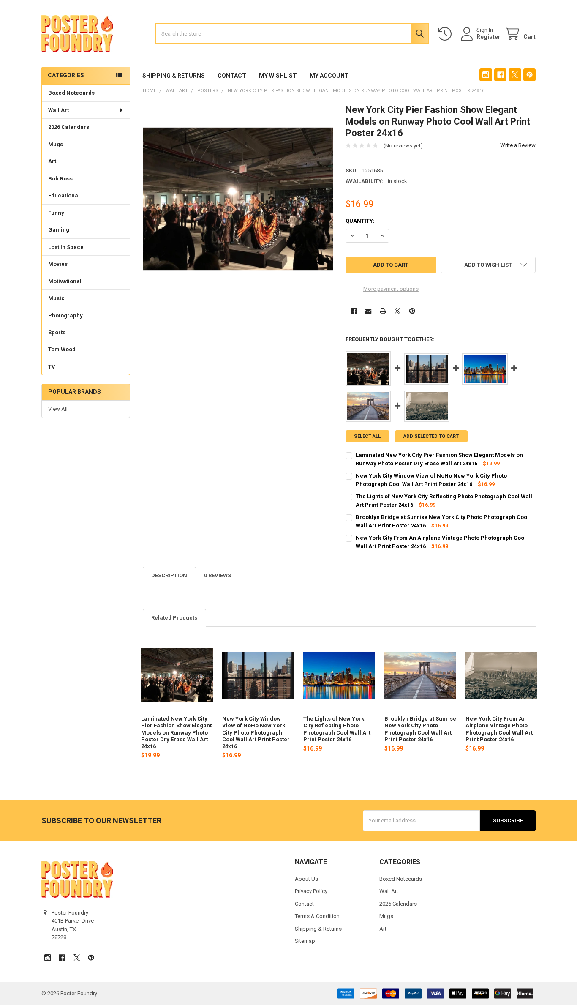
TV (51, 366)
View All (58, 409)
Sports (56, 332)
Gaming (58, 230)
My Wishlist (278, 75)
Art (52, 161)
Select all (367, 436)
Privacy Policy (311, 891)
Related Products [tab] (174, 617)
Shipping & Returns (173, 75)
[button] (488, 265)
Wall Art (58, 110)
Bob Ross (60, 178)
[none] (238, 199)
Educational (64, 195)
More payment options (391, 289)
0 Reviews (217, 575)
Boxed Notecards (71, 93)
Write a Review (518, 145)
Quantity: (360, 221)
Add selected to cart (431, 436)
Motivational (65, 281)
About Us (306, 879)
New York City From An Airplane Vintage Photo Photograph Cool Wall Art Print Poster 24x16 (499, 729)
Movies (58, 264)
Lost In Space (66, 247)
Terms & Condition (317, 916)
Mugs (55, 144)
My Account (329, 75)
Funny (56, 213)
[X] (515, 74)
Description (169, 575)
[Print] (383, 311)
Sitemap (305, 941)
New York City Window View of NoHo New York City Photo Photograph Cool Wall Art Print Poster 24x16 (256, 732)
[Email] (368, 311)
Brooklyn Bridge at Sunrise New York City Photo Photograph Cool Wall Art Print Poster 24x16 (420, 729)
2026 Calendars (68, 127)
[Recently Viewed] (446, 34)
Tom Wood (62, 349)
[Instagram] (485, 74)
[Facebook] (500, 74)
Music (56, 298)
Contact (232, 75)
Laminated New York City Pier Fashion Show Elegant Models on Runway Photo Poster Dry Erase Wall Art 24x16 (176, 732)
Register (488, 36)
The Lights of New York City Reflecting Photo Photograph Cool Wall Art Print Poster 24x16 (336, 729)
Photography (65, 315)
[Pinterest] (529, 74)
